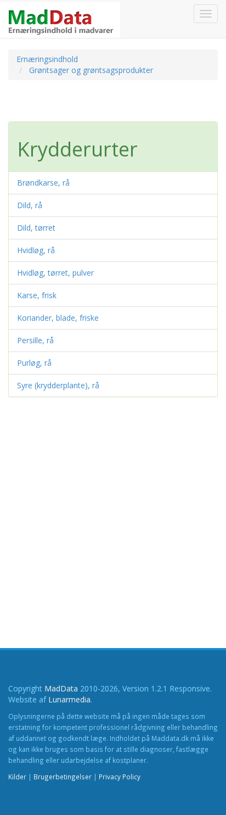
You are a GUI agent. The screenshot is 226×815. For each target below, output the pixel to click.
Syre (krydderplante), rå (58, 385)
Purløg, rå (34, 363)
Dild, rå (29, 205)
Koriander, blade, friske (58, 317)
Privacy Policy (119, 776)
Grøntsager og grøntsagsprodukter (91, 70)
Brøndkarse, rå (43, 182)
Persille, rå (35, 340)
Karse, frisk (36, 295)
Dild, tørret (36, 227)
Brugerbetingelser (62, 776)
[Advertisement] (96, 105)
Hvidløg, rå (36, 250)
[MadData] (60, 20)
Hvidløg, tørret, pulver (55, 272)
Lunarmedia (69, 699)
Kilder (17, 776)
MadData (61, 688)
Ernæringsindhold (47, 59)
